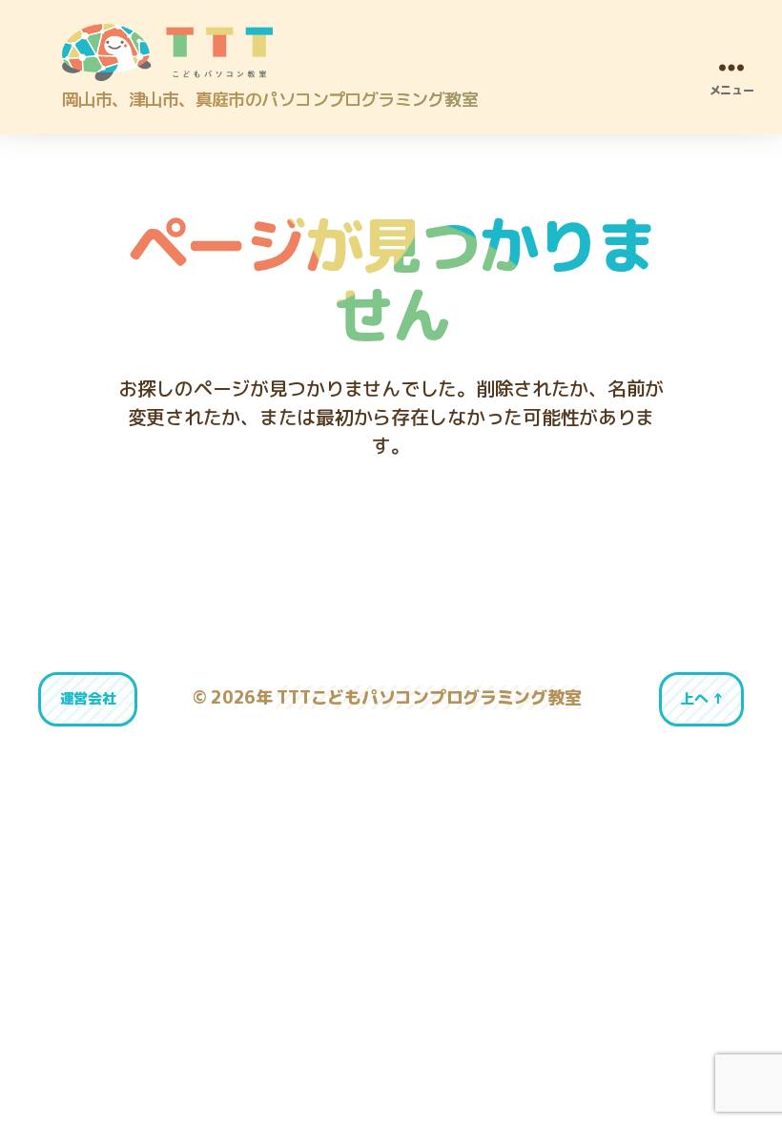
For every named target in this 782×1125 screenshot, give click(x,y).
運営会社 (88, 698)
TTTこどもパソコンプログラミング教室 (429, 697)
